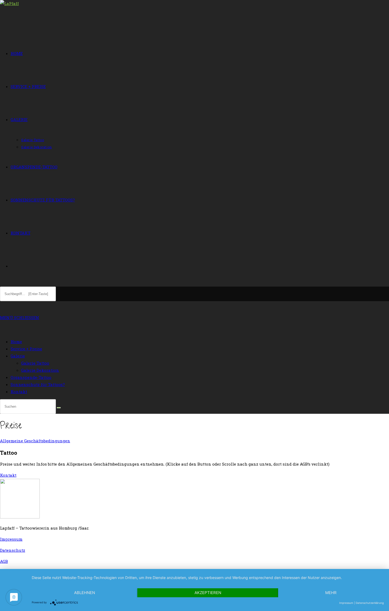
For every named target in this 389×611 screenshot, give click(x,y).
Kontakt (19, 391)
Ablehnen (84, 592)
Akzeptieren (208, 592)
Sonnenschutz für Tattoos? (38, 384)
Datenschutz (12, 550)
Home (16, 341)
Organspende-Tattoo (31, 377)
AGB (4, 561)
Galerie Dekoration (40, 370)
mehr (331, 592)
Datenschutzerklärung (370, 602)
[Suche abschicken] (59, 407)
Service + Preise (26, 348)
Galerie (18, 356)
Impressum (11, 539)
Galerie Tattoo (35, 363)
